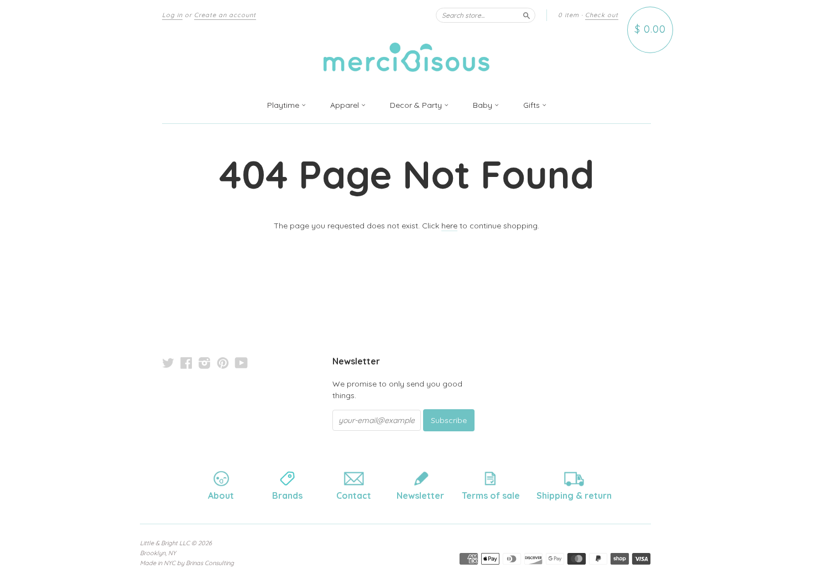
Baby (483, 105)
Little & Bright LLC (165, 543)
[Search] (526, 15)
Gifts (532, 105)
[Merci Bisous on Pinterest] (223, 362)
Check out (601, 15)
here (449, 226)
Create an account (225, 15)
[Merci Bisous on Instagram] (205, 362)
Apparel (345, 105)
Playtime (284, 105)
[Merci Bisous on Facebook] (186, 362)
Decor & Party (417, 105)
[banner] (406, 58)
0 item (568, 15)
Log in (172, 15)
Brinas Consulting (210, 563)
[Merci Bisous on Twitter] (168, 362)
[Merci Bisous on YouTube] (241, 362)
